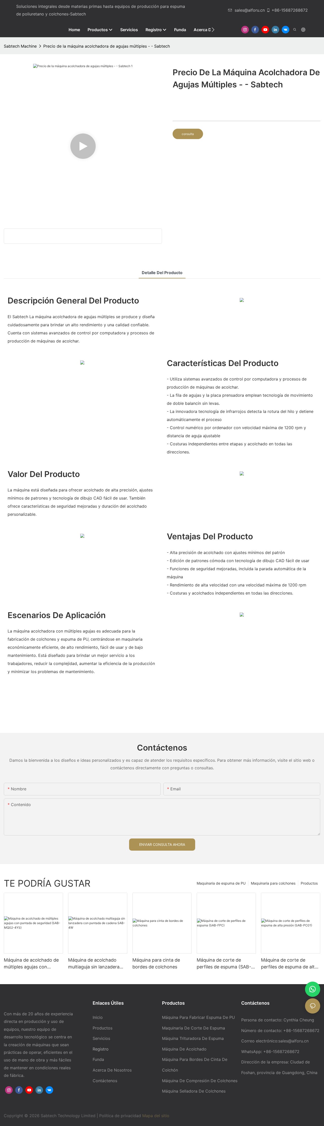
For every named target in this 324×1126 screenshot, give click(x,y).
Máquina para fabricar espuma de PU (198, 1017)
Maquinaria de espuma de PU (221, 883)
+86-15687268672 (290, 10)
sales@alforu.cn (250, 10)
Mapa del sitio (155, 1115)
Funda (98, 1059)
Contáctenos (105, 1080)
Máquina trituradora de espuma (193, 1038)
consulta (188, 134)
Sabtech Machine (20, 46)
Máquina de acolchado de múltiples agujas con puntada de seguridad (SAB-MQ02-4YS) (31, 963)
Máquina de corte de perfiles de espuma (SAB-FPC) (224, 963)
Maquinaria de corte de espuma (193, 1027)
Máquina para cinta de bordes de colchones (156, 963)
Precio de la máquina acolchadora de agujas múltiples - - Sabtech (106, 46)
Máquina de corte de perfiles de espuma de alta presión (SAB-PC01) (289, 963)
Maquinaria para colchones (273, 883)
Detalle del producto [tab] (162, 272)
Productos (309, 883)
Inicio (98, 1017)
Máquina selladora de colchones (194, 1091)
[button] (213, 29)
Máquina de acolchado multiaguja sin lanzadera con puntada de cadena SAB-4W (93, 963)
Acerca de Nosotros (112, 1070)
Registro (101, 1049)
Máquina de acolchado (184, 1049)
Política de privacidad (120, 1115)
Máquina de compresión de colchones (199, 1080)
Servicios (101, 1038)
